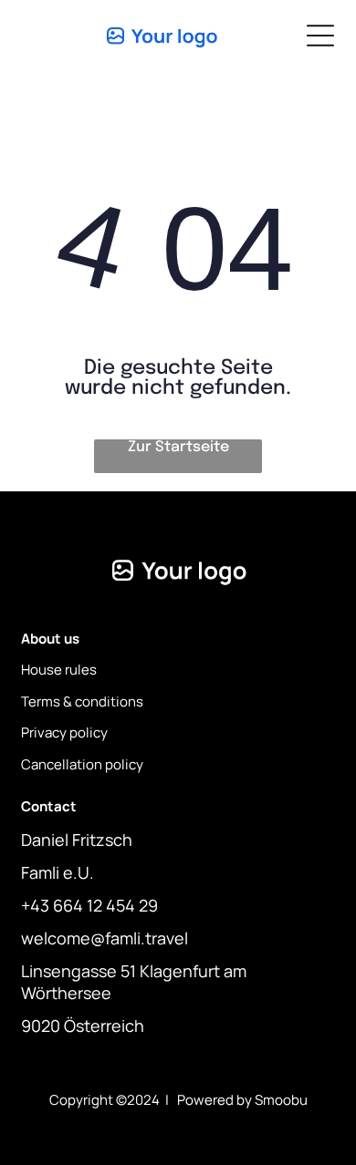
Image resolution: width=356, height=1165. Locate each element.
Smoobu (281, 1099)
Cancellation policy (82, 764)
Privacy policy (64, 732)
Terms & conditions (82, 701)
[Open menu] (320, 35)
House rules (59, 669)
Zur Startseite (178, 447)
